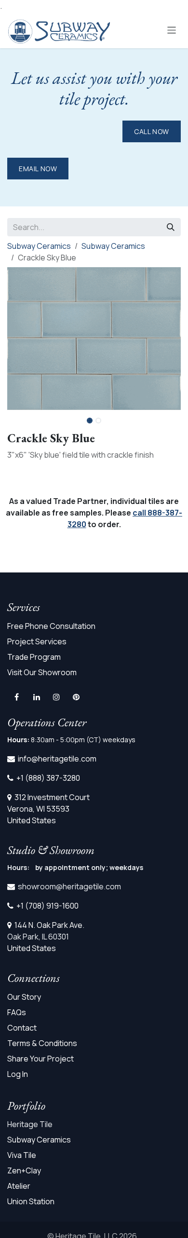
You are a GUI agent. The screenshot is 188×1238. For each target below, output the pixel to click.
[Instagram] (56, 697)
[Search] (171, 227)
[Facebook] (16, 697)
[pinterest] (76, 697)
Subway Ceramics (39, 246)
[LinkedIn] (36, 697)
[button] (172, 417)
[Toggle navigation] (171, 29)
